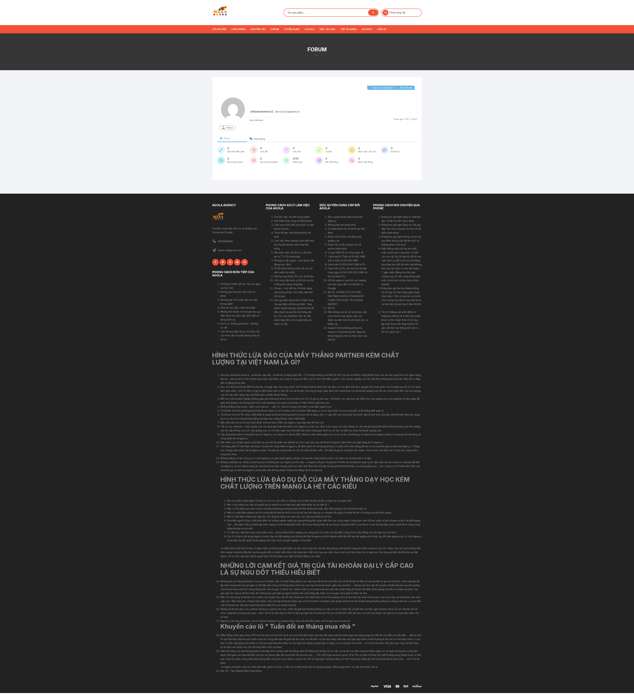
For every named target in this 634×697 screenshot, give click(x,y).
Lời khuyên (219, 29)
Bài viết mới (406, 87)
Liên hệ (381, 29)
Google (310, 29)
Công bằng (238, 29)
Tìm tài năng (348, 29)
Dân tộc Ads (327, 29)
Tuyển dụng (292, 29)
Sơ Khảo (367, 29)
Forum (275, 29)
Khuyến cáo (258, 29)
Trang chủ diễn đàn (382, 87)
